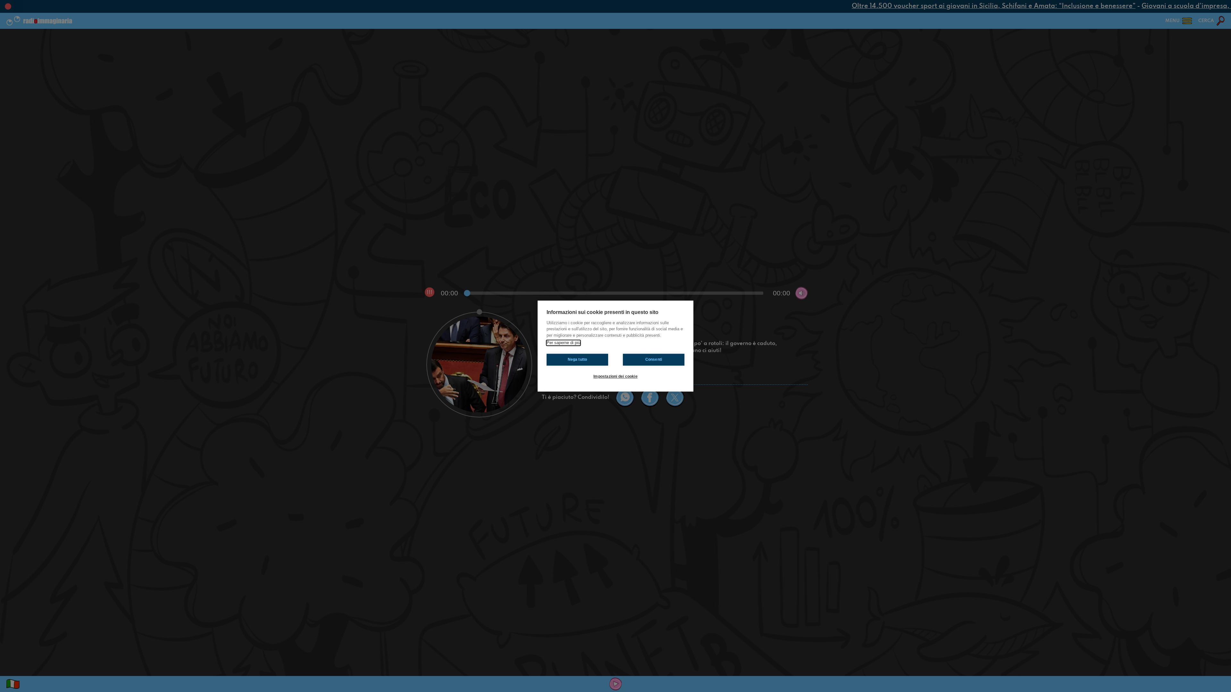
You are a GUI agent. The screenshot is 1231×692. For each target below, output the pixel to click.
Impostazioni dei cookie (615, 376)
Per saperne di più (563, 342)
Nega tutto (577, 359)
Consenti (653, 359)
